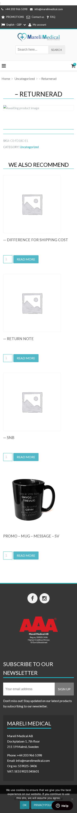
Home (6, 78)
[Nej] (72, 799)
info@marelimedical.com (49, 9)
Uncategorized (24, 78)
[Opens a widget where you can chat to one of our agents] (62, 806)
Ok (24, 805)
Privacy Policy (44, 805)
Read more (26, 259)
